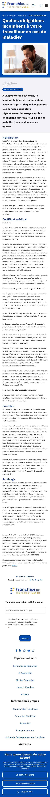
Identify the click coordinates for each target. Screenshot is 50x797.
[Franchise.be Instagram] (24, 651)
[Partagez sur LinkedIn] (35, 580)
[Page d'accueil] (15, 5)
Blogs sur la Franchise (16, 15)
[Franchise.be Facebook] (16, 651)
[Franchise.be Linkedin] (20, 651)
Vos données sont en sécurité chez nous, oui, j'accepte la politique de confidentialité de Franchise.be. (23, 623)
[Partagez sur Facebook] (30, 580)
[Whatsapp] (33, 651)
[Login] (40, 5)
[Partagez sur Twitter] (33, 580)
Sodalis (14, 566)
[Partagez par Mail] (41, 580)
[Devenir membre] (33, 5)
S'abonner (25, 638)
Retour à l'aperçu (26, 577)
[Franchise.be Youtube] (28, 651)
